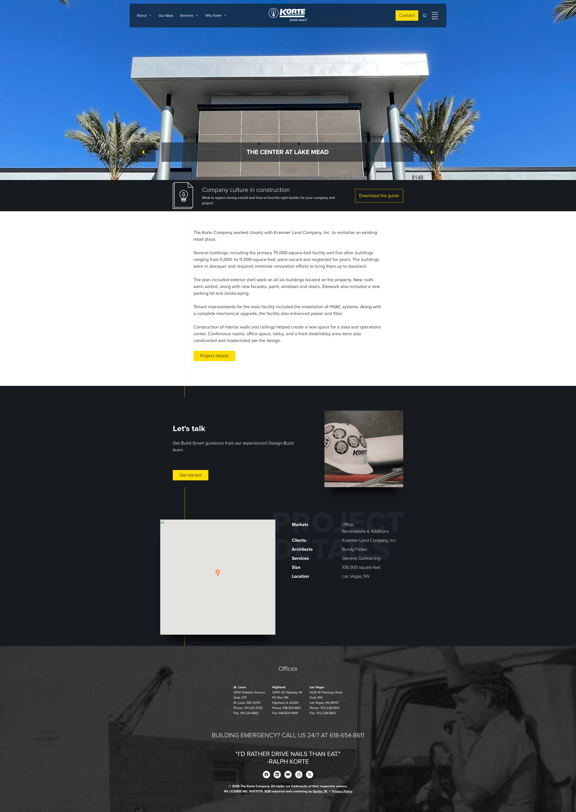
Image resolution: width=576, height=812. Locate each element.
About (141, 15)
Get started (191, 475)
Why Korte (213, 15)
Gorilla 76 (320, 791)
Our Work (166, 15)
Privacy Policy (342, 791)
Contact (407, 15)
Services (186, 15)
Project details (214, 356)
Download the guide (379, 195)
